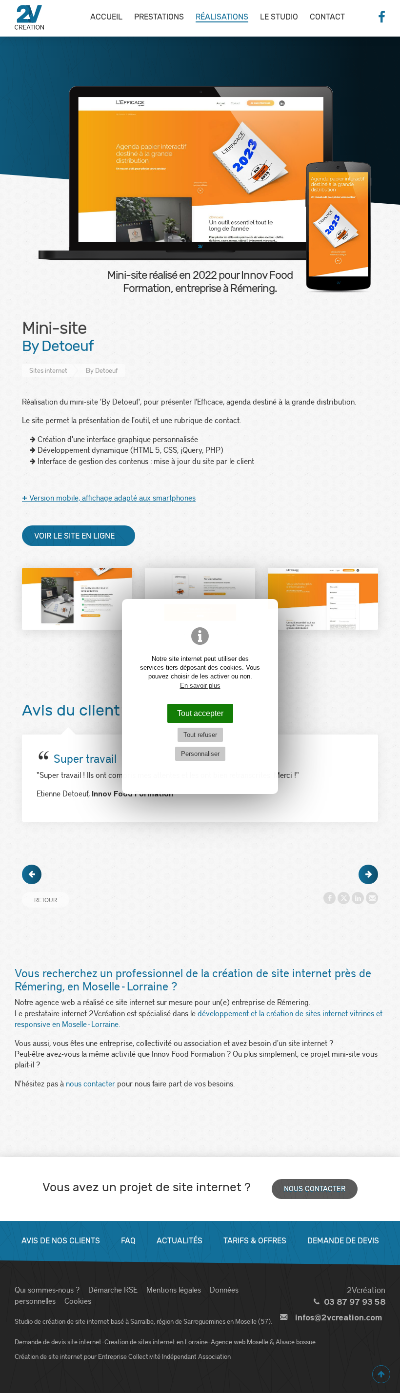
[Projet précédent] (31, 874)
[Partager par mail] (372, 898)
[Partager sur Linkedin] (358, 898)
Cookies (77, 1301)
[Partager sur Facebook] (329, 898)
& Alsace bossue (293, 1341)
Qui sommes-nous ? (47, 1289)
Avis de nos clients (60, 1240)
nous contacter (90, 1083)
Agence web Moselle (239, 1341)
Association (214, 1356)
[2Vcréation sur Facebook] (381, 17)
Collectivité (144, 1356)
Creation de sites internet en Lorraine (156, 1341)
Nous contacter (314, 1189)
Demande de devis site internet (58, 1341)
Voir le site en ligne (74, 536)
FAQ (128, 1240)
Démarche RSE (113, 1289)
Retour (45, 899)
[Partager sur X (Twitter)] (344, 898)
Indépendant (179, 1356)
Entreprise (112, 1356)
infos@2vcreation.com (338, 1318)
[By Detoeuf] (77, 599)
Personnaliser (200, 753)
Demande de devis (343, 1240)
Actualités (179, 1240)
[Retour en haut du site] (381, 1374)
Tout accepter (200, 713)
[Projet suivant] (368, 874)
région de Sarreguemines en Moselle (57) (214, 1321)
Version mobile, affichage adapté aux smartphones (109, 497)
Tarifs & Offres (254, 1240)
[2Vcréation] (29, 17)
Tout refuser (200, 734)
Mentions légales (173, 1289)
